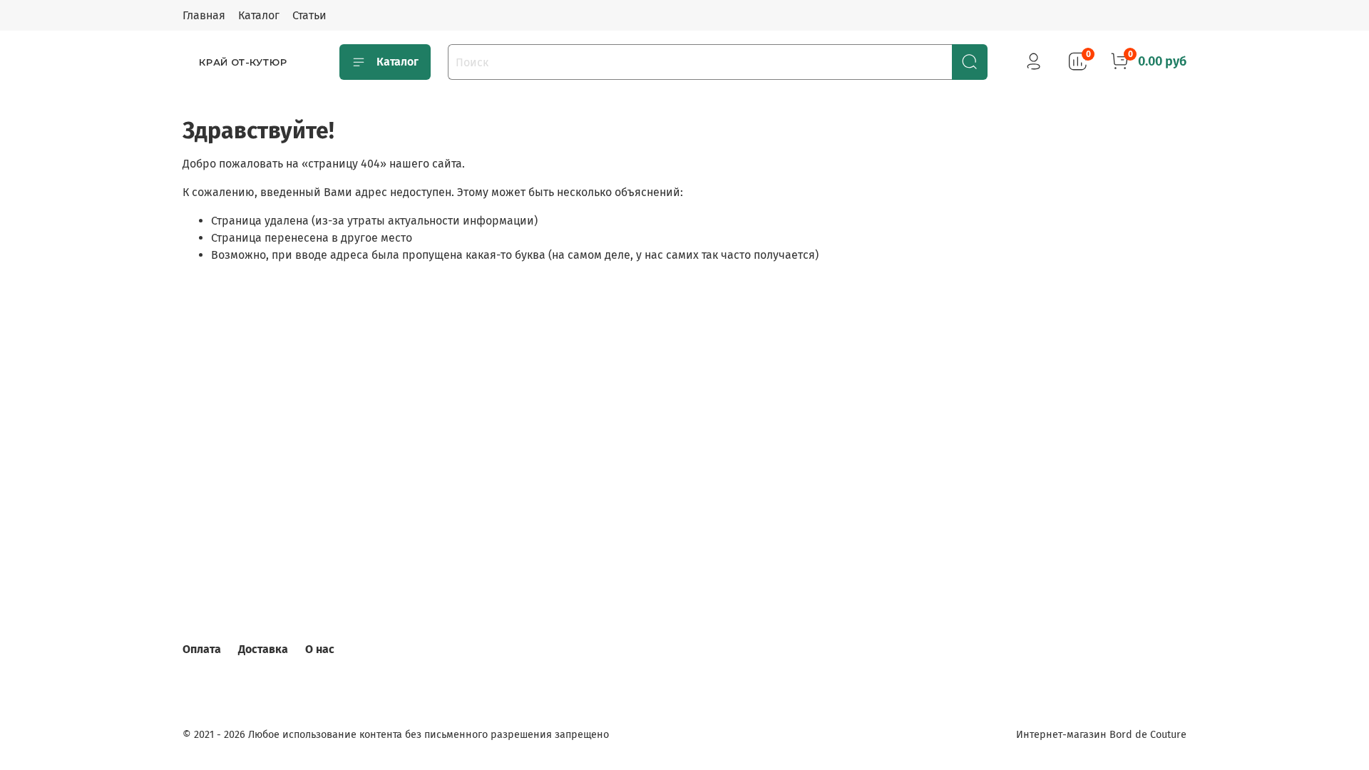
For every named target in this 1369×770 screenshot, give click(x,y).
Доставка (263, 649)
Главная (204, 15)
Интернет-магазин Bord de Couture (1101, 735)
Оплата (202, 649)
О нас (319, 649)
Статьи (309, 15)
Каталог (259, 15)
